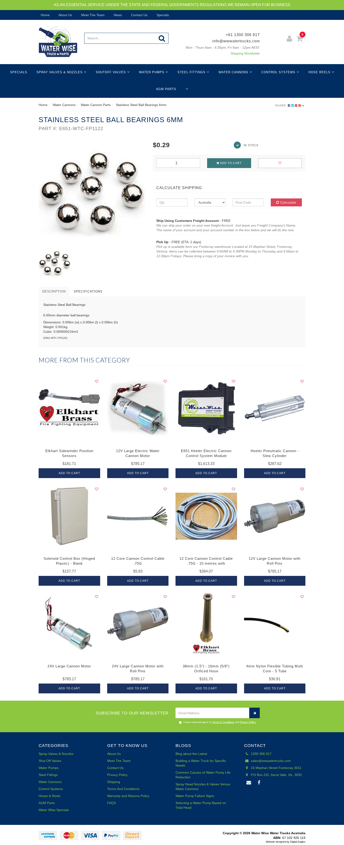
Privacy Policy (248, 722)
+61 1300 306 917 (243, 35)
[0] (299, 39)
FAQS (111, 803)
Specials (162, 15)
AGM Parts (166, 89)
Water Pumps (152, 72)
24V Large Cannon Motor (69, 666)
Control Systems (278, 72)
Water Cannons (234, 72)
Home (45, 15)
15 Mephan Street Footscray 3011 (275, 768)
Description (54, 291)
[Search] (162, 38)
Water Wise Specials (54, 810)
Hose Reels (320, 72)
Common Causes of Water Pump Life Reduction (203, 775)
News (117, 15)
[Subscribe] (254, 713)
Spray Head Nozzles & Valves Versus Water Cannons (203, 786)
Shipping (113, 782)
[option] (92, 194)
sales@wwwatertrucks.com (270, 761)
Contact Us (138, 15)
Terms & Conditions (223, 722)
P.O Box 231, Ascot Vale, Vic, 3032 (276, 775)
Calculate (287, 202)
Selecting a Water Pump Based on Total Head (201, 805)
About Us (65, 15)
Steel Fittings (192, 72)
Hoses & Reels (49, 796)
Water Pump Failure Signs (195, 796)
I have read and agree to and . (219, 722)
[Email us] (249, 782)
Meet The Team (92, 15)
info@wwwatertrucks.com (236, 41)
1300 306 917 (260, 754)
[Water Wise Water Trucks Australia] (58, 42)
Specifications (88, 291)
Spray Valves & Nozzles (60, 72)
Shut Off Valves (50, 761)
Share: (281, 105)
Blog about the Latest (191, 754)
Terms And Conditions (123, 789)
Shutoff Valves (111, 72)
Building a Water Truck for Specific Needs (201, 763)
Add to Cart (230, 163)
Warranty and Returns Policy (128, 796)
